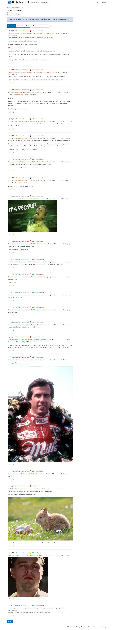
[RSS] (52, 26)
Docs (89, 627)
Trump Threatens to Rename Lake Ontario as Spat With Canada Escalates (27, 277)
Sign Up (103, 2)
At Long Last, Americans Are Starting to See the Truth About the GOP (26, 474)
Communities (35, 2)
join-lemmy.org (101, 627)
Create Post (44, 2)
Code (93, 627)
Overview (11, 26)
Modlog (77, 627)
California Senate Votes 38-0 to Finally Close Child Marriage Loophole (26, 555)
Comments (20, 26)
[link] (61, 33)
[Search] (93, 2)
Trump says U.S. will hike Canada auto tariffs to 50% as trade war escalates (27, 340)
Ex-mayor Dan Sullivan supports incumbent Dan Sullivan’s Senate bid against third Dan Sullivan (32, 360)
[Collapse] (9, 31)
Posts (27, 26)
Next (9, 621)
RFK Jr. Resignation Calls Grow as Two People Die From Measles (24, 92)
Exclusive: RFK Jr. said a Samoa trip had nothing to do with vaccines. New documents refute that (32, 33)
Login (97, 2)
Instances (84, 627)
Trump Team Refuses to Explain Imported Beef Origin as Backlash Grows (26, 121)
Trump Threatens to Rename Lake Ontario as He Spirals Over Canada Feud (27, 244)
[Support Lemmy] (50, 2)
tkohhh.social (20, 2)
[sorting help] (50, 26)
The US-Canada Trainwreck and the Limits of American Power (24, 489)
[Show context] (58, 33)
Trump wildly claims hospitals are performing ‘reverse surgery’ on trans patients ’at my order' (31, 608)
